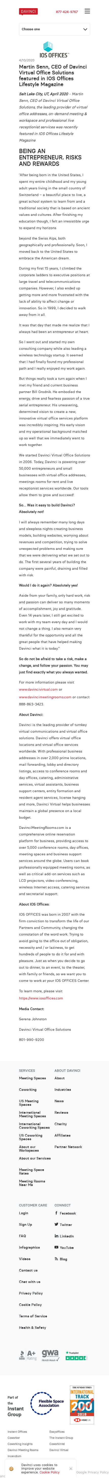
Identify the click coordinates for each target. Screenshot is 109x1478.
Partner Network (68, 1147)
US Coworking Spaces (30, 1137)
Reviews (61, 1113)
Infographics (29, 1248)
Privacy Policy (31, 1293)
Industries (63, 1090)
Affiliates (62, 1136)
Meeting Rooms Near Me (32, 1183)
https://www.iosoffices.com (41, 998)
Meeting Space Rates (31, 1172)
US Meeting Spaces (29, 1103)
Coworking (28, 1090)
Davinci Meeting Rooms (23, 1450)
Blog (63, 1259)
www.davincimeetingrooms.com (45, 697)
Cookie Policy (30, 1305)
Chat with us (29, 1282)
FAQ (22, 1236)
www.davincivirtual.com (38, 689)
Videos (24, 1259)
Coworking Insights (20, 1444)
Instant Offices (17, 1431)
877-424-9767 (67, 12)
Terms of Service (33, 1316)
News (59, 1101)
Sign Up (25, 1225)
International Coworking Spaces (34, 1126)
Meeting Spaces (32, 1078)
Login (23, 1213)
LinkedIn (67, 1236)
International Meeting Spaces (32, 1114)
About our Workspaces (29, 1149)
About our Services (35, 1158)
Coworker (14, 1438)
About (60, 1078)
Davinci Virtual (58, 1450)
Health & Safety (32, 1328)
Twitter (66, 1225)
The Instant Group (61, 1438)
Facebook (68, 1213)
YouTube (67, 1248)
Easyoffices (57, 1431)
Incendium (14, 1456)
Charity (61, 1124)
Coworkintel (57, 1444)
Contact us (28, 1270)
